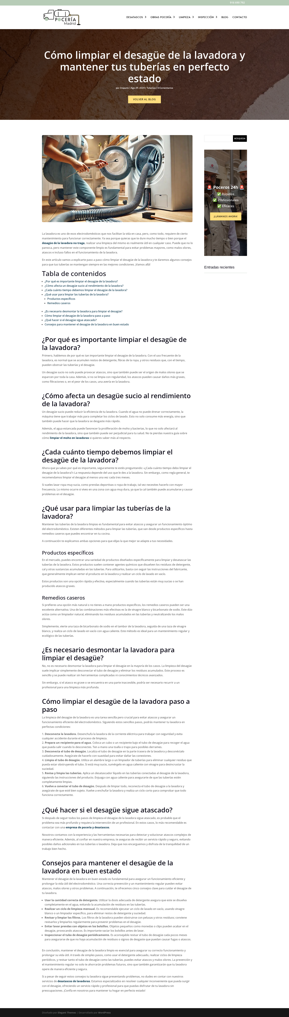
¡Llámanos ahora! (226, 216)
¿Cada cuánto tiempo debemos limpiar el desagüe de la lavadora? (86, 290)
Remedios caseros (58, 303)
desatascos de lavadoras (74, 981)
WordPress (104, 1012)
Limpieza (184, 17)
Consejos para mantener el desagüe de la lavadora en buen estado (87, 324)
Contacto (239, 17)
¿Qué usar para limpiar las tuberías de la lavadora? (77, 294)
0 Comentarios (165, 87)
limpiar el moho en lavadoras (69, 438)
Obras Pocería (161, 17)
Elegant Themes (67, 1012)
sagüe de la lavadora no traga (65, 243)
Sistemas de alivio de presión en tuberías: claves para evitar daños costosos (225, 324)
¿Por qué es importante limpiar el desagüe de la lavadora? (81, 281)
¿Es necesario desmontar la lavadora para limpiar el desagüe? (83, 311)
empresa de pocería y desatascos (87, 827)
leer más (212, 334)
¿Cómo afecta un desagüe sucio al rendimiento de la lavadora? (84, 286)
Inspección (206, 17)
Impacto (124, 87)
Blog (224, 17)
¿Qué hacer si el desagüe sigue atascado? (71, 320)
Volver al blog (144, 99)
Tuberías (151, 87)
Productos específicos (61, 299)
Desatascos (134, 17)
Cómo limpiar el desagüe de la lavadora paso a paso (77, 316)
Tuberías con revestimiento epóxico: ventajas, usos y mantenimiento (225, 395)
